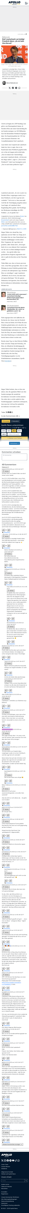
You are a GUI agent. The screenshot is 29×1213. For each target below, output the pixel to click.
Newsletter (4, 1188)
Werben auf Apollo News (8, 1174)
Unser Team (4, 1164)
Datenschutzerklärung (7, 1201)
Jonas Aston (10, 313)
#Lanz (22, 216)
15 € (9, 431)
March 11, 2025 (21, 229)
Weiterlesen (14, 443)
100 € (4, 434)
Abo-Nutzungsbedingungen (9, 1199)
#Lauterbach (5, 220)
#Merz (3, 222)
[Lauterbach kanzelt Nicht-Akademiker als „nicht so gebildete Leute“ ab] (3, 307)
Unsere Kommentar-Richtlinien (10, 1197)
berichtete (8, 361)
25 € (14, 430)
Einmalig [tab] (6, 421)
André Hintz (10, 301)
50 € (19, 431)
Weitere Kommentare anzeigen (11, 1144)
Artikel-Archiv (5, 1184)
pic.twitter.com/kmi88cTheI (9, 225)
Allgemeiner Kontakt (7, 1172)
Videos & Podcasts (6, 1186)
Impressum (4, 1203)
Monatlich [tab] (16, 421)
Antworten (7, 532)
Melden (6, 471)
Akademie (4, 1168)
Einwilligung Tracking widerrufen (10, 1205)
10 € (3, 431)
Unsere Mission (5, 1166)
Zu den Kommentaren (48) (10, 416)
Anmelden (4, 1192)
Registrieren (4, 1194)
